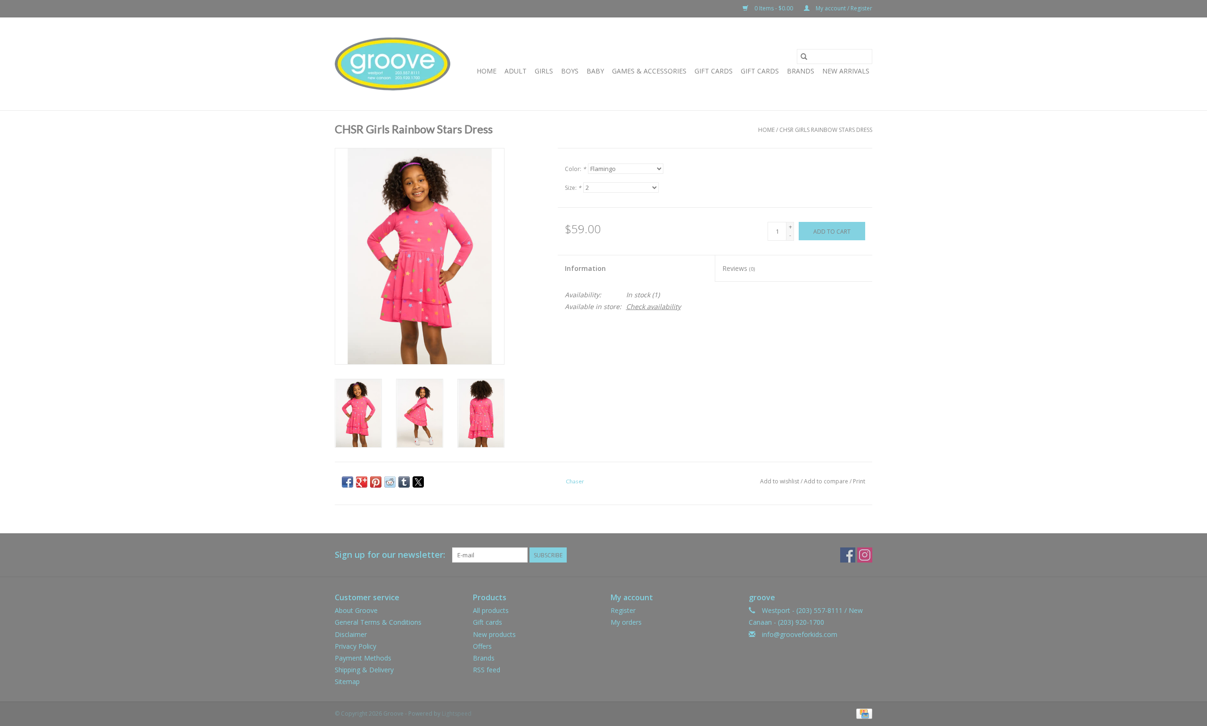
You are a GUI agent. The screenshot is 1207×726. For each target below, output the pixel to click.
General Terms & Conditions (378, 622)
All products (491, 610)
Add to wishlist (780, 481)
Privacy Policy (355, 646)
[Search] (804, 56)
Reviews (738, 268)
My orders (626, 622)
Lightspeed (456, 714)
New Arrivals (845, 70)
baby (595, 70)
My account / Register (843, 8)
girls (544, 70)
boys (570, 70)
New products (494, 634)
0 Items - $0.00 (773, 8)
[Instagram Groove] (864, 555)
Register (623, 610)
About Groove (356, 610)
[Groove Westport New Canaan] (392, 64)
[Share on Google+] (361, 482)
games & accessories (649, 70)
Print (859, 481)
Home (486, 70)
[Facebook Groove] (847, 555)
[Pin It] (375, 482)
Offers (482, 646)
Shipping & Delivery (364, 669)
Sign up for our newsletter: (390, 555)
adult (515, 70)
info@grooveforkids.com (799, 634)
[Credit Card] (862, 714)
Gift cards (760, 70)
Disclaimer (351, 634)
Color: (575, 169)
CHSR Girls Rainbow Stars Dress (825, 130)
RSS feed (486, 669)
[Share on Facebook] (347, 482)
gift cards (713, 70)
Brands (800, 70)
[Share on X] (418, 482)
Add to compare (827, 481)
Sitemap (347, 681)
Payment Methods (363, 657)
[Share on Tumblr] (404, 482)
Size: (573, 188)
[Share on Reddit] (390, 482)
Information (585, 268)
